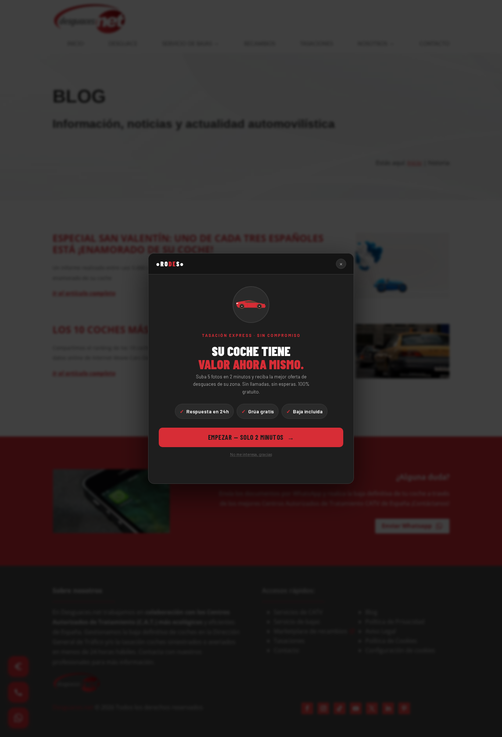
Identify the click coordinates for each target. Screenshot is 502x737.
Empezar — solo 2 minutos (251, 437)
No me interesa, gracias (251, 454)
